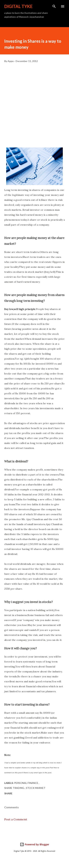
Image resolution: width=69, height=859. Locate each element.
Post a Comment (15, 819)
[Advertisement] (34, 107)
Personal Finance (26, 782)
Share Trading (14, 787)
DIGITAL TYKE (18, 6)
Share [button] (8, 793)
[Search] (54, 6)
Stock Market (35, 787)
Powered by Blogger (36, 844)
